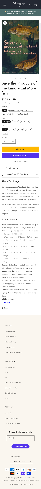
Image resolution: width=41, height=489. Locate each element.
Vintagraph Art (15, 478)
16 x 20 (20, 129)
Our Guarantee (10, 367)
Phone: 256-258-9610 (12, 423)
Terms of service (34, 480)
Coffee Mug (22, 114)
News (6, 398)
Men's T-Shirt (27, 110)
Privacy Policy (9, 347)
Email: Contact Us (11, 418)
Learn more (7, 302)
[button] (4, 4)
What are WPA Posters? (13, 383)
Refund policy (13, 480)
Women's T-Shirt (9, 114)
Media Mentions (10, 393)
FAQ (6, 377)
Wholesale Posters (11, 388)
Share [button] (6, 308)
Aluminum (25, 122)
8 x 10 (5, 129)
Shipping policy (14, 484)
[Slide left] (15, 78)
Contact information (27, 484)
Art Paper (6, 122)
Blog (6, 372)
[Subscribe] (31, 438)
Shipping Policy (10, 342)
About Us (8, 413)
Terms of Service (11, 337)
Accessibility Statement (13, 352)
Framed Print (14, 110)
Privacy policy (23, 480)
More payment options (21, 161)
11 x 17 (12, 129)
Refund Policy (10, 332)
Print (4, 110)
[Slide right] (25, 78)
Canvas (15, 122)
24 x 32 (28, 129)
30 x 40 (5, 133)
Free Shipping (6, 103)
